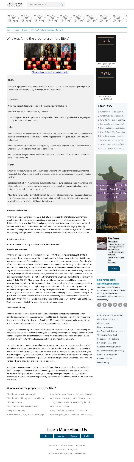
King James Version (105, 327)
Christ (99, 319)
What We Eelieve (67, 445)
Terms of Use (60, 449)
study (17, 30)
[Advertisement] (47, 18)
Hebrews (101, 358)
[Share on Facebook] (99, 305)
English (24, 30)
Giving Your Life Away (16, 410)
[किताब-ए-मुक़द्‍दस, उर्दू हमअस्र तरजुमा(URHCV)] (106, 61)
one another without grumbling (110, 350)
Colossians (101, 339)
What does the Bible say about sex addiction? (26, 398)
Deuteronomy (103, 362)
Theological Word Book (107, 335)
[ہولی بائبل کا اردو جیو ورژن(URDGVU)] (106, 94)
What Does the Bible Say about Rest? (22, 406)
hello (105, 319)
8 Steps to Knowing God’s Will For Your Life (68, 410)
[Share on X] (104, 305)
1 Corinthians (113, 339)
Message (74, 436)
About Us (60, 436)
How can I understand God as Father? (116, 128)
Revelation (101, 343)
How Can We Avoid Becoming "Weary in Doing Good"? (73, 394)
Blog (46, 436)
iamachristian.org (61, 453)
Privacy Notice (73, 449)
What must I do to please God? (113, 116)
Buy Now (113, 269)
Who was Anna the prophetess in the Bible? (50, 72)
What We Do (80, 445)
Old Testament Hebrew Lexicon (110, 331)
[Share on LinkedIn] (115, 305)
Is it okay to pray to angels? (112, 124)
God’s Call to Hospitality (107, 354)
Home (9, 30)
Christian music (103, 323)
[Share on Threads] (110, 305)
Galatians (101, 346)
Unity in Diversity (113, 346)
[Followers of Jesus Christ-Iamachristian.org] (16, 6)
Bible (99, 315)
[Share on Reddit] (120, 305)
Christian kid (114, 319)
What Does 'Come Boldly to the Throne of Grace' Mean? (74, 398)
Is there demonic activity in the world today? (25, 414)
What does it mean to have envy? (21, 394)
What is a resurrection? (59, 406)
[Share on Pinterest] (125, 305)
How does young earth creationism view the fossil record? (74, 414)
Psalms (109, 358)
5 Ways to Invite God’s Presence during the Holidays (72, 402)
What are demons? (15, 402)
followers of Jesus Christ (113, 315)
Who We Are (53, 445)
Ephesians (111, 343)
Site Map (87, 436)
